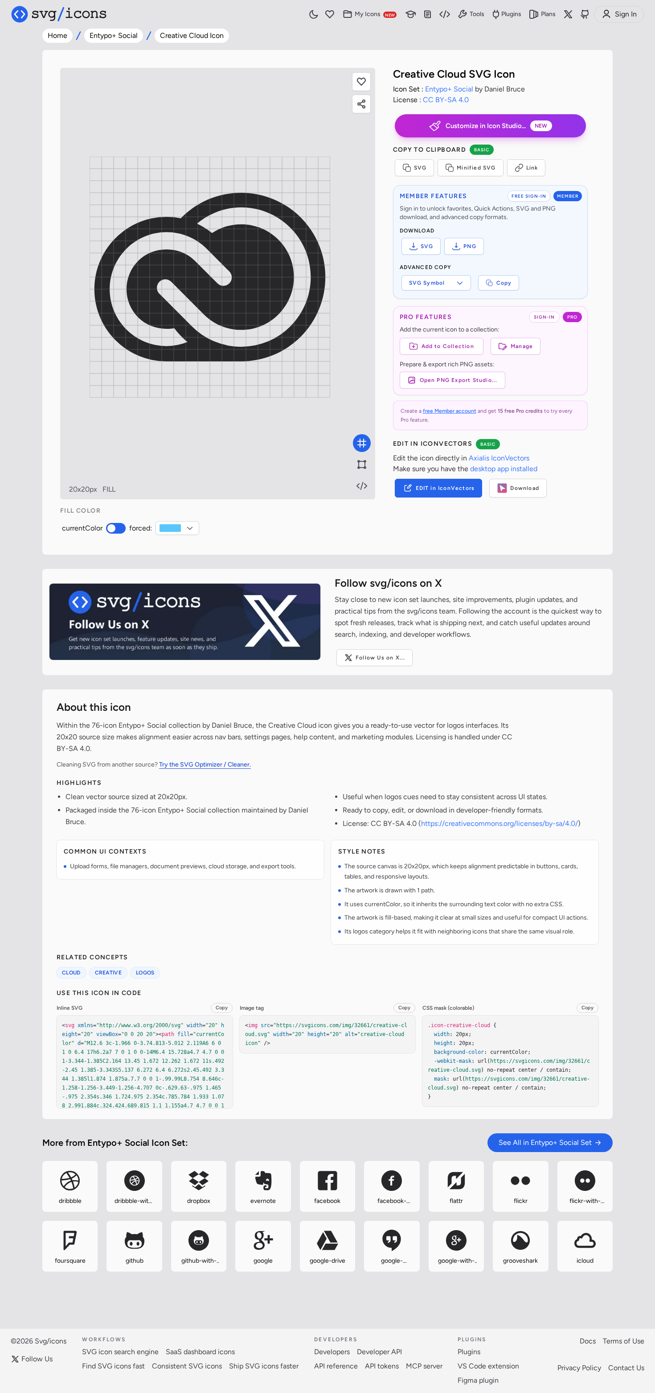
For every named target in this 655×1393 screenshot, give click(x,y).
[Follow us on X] (568, 14)
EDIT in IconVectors (445, 488)
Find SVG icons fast (113, 1366)
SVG (420, 168)
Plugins (511, 14)
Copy (504, 283)
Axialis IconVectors (499, 458)
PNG (469, 246)
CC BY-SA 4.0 (446, 99)
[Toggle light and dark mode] (314, 14)
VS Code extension (488, 1366)
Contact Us (626, 1368)
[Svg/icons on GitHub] (585, 14)
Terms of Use (623, 1341)
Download (524, 488)
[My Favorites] (330, 14)
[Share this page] (361, 104)
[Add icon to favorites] (94, 1209)
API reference (336, 1366)
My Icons (375, 14)
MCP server (424, 1366)
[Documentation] (428, 14)
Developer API (379, 1351)
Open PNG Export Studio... (459, 380)
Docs (588, 1341)
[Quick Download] (94, 1164)
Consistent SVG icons (187, 1366)
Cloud (71, 973)
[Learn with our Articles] (411, 14)
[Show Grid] (362, 443)
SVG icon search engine (120, 1351)
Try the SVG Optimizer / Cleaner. (205, 764)
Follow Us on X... (380, 658)
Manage (522, 346)
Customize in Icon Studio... (497, 126)
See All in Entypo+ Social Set (545, 1142)
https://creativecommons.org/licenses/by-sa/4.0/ (499, 823)
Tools (477, 14)
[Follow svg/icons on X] (185, 621)
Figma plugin (478, 1380)
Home (57, 35)
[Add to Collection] (45, 1209)
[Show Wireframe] (362, 464)
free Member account (449, 411)
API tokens (382, 1366)
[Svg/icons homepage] (59, 14)
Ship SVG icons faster (264, 1366)
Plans (548, 14)
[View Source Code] (362, 486)
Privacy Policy (579, 1368)
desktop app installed (503, 468)
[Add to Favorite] (361, 81)
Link (532, 168)
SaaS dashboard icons (200, 1351)
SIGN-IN (544, 317)
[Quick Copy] (45, 1164)
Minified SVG (476, 168)
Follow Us (37, 1359)
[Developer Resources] (445, 14)
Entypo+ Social (114, 35)
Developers (332, 1351)
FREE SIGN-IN (529, 196)
